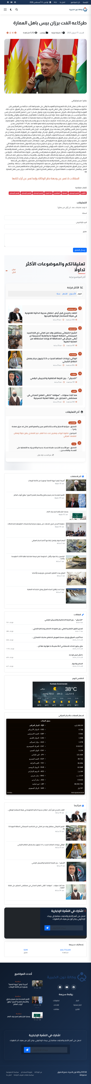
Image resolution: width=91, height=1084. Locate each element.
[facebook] (73, 987)
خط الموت (48, 193)
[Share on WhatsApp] (10, 32)
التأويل (83, 193)
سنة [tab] (58, 294)
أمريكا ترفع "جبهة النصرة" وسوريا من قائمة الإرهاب (46, 481)
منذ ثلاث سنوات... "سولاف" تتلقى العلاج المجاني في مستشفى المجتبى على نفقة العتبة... (36, 886)
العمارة (64, 193)
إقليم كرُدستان (26, 193)
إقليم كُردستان (14, 193)
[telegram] (60, 987)
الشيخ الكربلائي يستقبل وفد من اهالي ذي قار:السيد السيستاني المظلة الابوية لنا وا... (36, 827)
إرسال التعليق (80, 250)
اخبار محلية (77, 1005)
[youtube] (67, 987)
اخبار (77, 1000)
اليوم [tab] (80, 294)
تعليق (85, 231)
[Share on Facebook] (15, 32)
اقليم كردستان (74, 193)
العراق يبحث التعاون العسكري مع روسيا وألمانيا (48, 573)
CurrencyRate (79, 796)
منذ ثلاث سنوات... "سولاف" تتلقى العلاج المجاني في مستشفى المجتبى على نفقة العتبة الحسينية (52, 396)
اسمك (84, 213)
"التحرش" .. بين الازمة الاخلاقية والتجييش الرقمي (53, 378)
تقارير (77, 1009)
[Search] (16, 9)
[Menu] (5, 9)
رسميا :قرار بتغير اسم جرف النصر (57, 512)
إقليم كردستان (38, 193)
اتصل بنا (62, 2)
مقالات (42, 32)
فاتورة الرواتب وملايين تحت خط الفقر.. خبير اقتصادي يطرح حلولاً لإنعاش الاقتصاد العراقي (45, 434)
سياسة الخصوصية (12, 1072)
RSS (55, 2)
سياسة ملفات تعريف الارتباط (24, 1075)
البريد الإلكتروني (81, 222)
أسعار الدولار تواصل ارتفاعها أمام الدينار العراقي (48, 540)
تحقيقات (56, 1000)
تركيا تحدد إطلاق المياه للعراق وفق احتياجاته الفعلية (45, 589)
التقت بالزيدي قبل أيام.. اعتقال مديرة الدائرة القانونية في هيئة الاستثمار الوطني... (36, 810)
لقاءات (56, 1005)
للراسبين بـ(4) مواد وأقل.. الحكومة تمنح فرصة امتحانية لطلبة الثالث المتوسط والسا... (38, 557)
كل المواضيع (75, 2)
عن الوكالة (38, 1072)
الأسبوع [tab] (72, 294)
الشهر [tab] (64, 294)
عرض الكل (14, 271)
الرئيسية (85, 2)
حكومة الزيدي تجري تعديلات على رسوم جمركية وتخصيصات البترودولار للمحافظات (36, 524)
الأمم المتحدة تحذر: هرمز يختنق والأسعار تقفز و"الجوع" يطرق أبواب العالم (39, 495)
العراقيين (57, 193)
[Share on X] (13, 32)
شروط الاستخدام (26, 1072)
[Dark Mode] (11, 9)
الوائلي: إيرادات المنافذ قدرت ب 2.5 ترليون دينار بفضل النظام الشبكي (51, 359)
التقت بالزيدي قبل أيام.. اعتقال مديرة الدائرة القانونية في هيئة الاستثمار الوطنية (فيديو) (51, 314)
